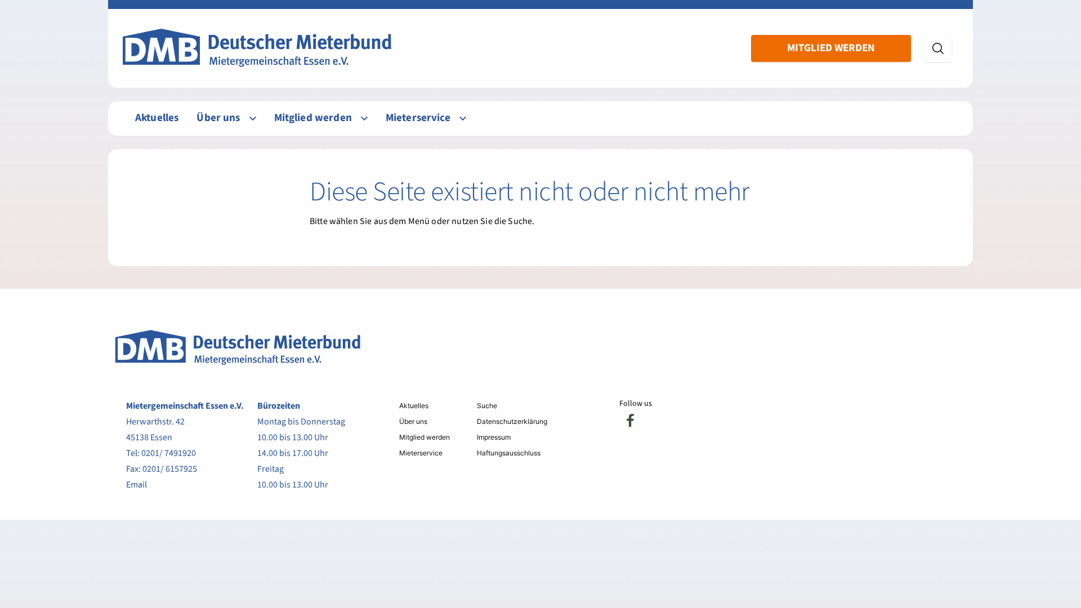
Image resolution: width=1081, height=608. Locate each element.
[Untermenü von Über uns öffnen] (253, 118)
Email (136, 485)
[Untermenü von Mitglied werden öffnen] (364, 118)
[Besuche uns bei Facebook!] (630, 420)
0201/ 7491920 (168, 453)
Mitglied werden (831, 48)
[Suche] (938, 48)
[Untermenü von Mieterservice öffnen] (463, 118)
